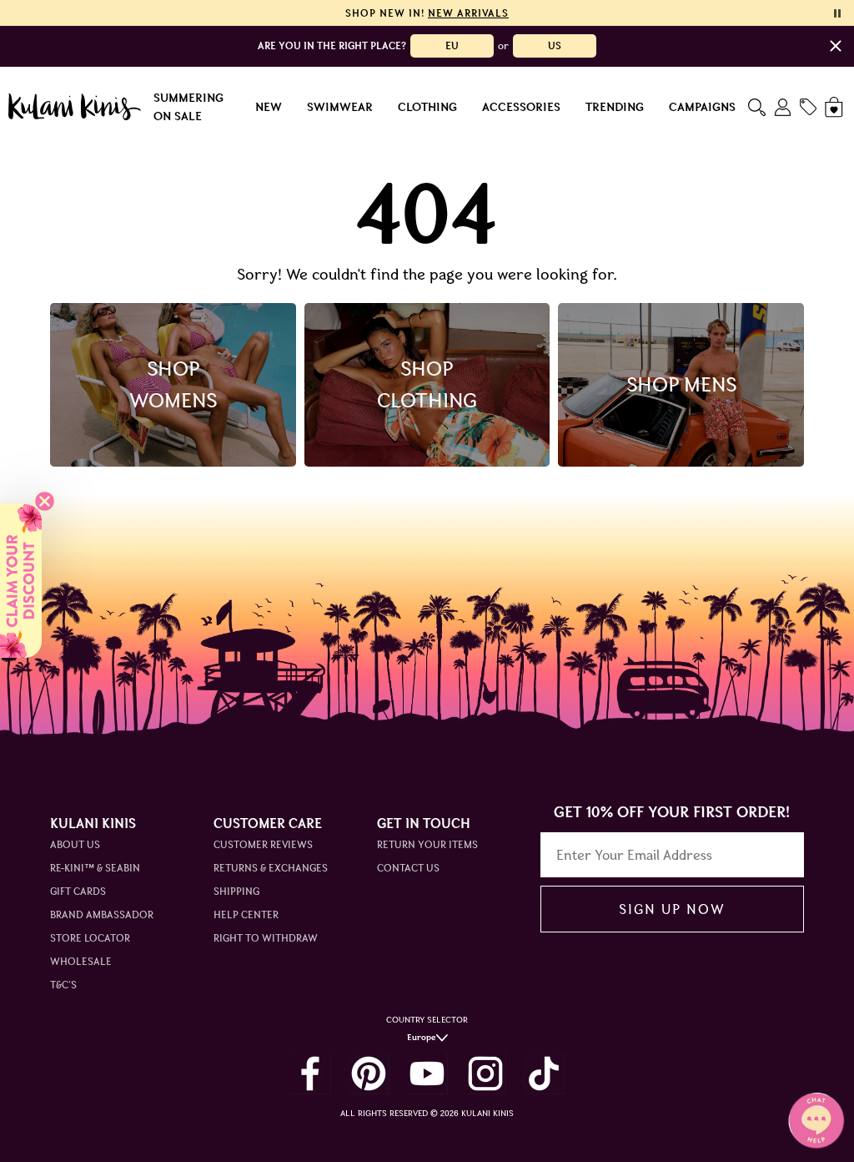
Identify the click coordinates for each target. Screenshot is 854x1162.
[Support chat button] (816, 1120)
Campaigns (702, 106)
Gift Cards (78, 891)
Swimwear (340, 106)
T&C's (63, 984)
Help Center (246, 914)
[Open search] (757, 107)
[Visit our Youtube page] (427, 1073)
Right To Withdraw (266, 938)
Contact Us (408, 867)
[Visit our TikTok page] (544, 1073)
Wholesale (81, 961)
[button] (21, 581)
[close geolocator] (836, 46)
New (268, 106)
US (554, 45)
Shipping (236, 891)
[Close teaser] (44, 501)
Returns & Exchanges (271, 867)
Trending (614, 106)
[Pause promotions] (837, 13)
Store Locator (90, 938)
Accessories (521, 106)
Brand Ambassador (101, 914)
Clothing (427, 106)
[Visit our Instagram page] (485, 1073)
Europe (421, 1037)
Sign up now (672, 909)
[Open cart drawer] (835, 107)
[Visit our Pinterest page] (368, 1073)
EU (452, 45)
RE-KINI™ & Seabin (95, 867)
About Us (75, 844)
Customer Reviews (263, 844)
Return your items (427, 844)
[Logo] (74, 106)
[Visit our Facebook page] (310, 1073)
